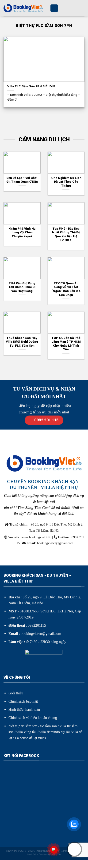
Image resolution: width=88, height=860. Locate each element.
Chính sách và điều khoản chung (32, 718)
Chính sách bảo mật (23, 701)
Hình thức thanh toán (24, 709)
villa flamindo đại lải (54, 732)
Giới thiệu (15, 693)
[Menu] (54, 8)
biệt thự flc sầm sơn (22, 726)
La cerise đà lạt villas (30, 738)
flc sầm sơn (48, 726)
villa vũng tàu (26, 732)
